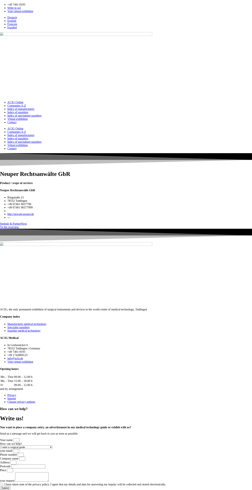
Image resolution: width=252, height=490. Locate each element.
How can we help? (11, 443)
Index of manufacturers (20, 108)
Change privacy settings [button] (21, 401)
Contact (11, 122)
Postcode (5, 466)
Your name (6, 440)
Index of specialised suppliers (24, 115)
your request (7, 480)
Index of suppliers (17, 112)
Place (3, 470)
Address (5, 462)
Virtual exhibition (17, 118)
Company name (9, 458)
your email (6, 450)
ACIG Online (15, 102)
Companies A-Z (16, 105)
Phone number (9, 454)
